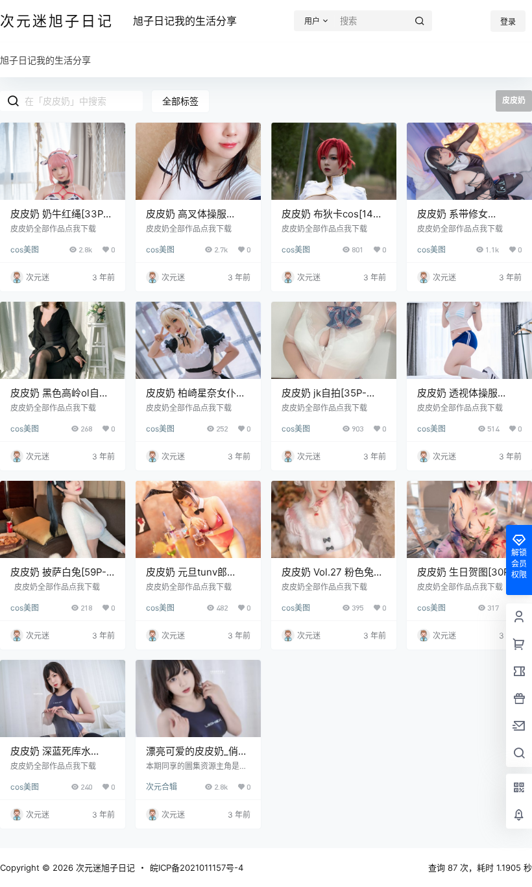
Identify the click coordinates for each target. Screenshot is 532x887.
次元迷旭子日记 (104, 867)
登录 (508, 22)
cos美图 (24, 249)
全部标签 (180, 100)
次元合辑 (161, 787)
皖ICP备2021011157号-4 (196, 867)
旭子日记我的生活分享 (185, 20)
